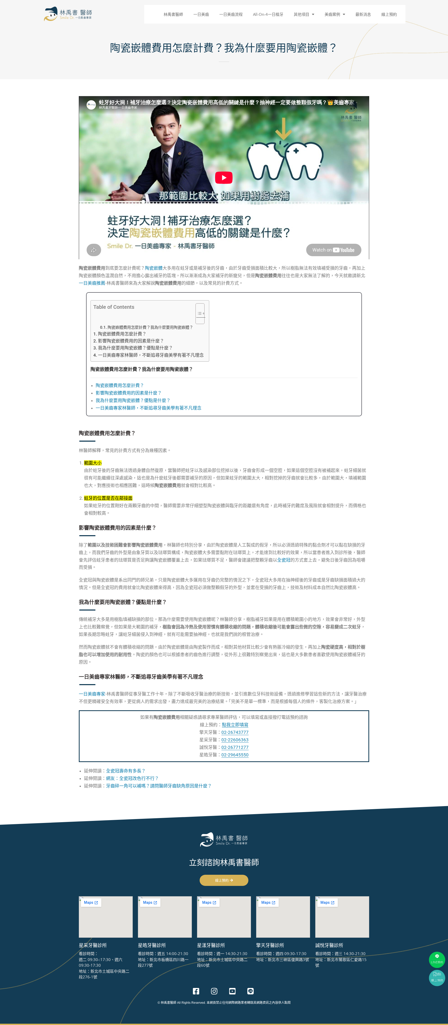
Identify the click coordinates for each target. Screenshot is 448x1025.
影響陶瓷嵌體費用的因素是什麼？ (131, 340)
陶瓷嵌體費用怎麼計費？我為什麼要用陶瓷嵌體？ (150, 327)
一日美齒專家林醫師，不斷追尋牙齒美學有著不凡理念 (151, 355)
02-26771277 (235, 747)
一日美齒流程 (231, 14)
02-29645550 (235, 754)
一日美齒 (201, 14)
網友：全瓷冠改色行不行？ (132, 778)
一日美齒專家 (92, 694)
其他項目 (301, 14)
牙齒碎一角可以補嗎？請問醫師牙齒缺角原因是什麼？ (159, 786)
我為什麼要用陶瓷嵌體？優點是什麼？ (135, 347)
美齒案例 (332, 14)
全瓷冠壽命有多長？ (126, 770)
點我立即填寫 (235, 724)
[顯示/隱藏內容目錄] (197, 313)
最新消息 (363, 14)
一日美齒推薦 (92, 283)
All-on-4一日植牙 (268, 14)
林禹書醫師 (173, 14)
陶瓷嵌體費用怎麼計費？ (122, 333)
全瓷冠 (283, 560)
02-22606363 (235, 739)
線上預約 (389, 14)
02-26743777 (235, 732)
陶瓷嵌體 (154, 268)
